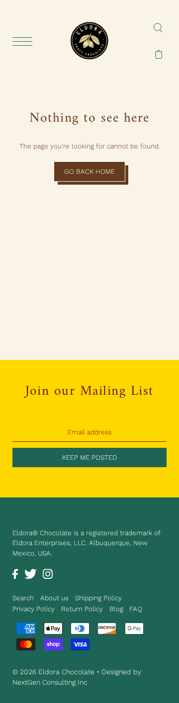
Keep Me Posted (89, 457)
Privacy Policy (33, 609)
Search (23, 598)
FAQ (135, 609)
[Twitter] (30, 573)
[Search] (158, 27)
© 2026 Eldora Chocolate (53, 672)
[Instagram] (48, 573)
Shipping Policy (98, 598)
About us (54, 598)
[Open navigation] (24, 41)
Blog (116, 609)
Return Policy (82, 609)
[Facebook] (15, 573)
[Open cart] (159, 54)
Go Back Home (89, 171)
